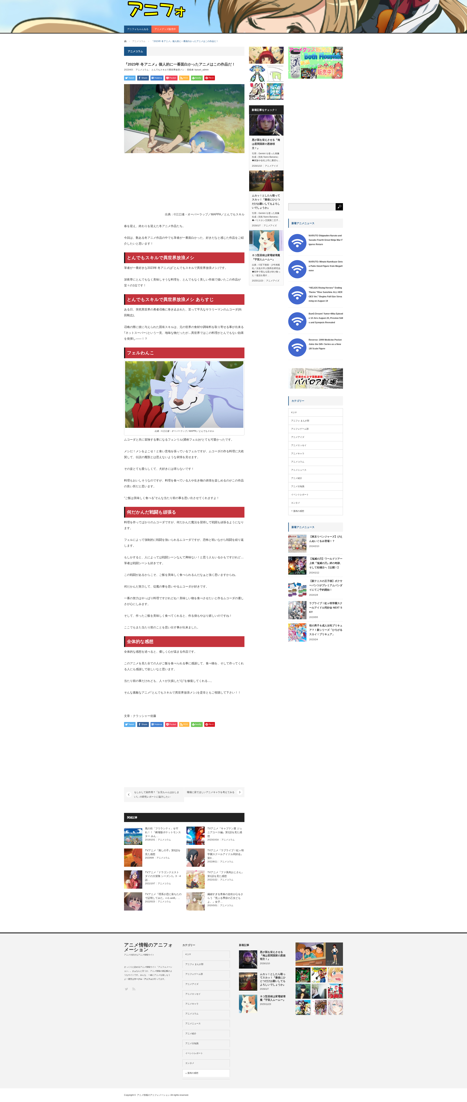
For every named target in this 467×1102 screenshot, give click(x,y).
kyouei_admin (202, 69)
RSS (133, 988)
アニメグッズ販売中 (165, 29)
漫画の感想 (298, 511)
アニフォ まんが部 (300, 420)
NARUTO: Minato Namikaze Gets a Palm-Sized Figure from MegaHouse (326, 266)
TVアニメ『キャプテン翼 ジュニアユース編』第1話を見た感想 (224, 832)
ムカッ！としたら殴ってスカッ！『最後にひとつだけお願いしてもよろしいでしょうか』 (266, 201)
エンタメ (295, 503)
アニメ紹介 (296, 478)
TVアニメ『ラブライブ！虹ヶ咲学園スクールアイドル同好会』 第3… (225, 854)
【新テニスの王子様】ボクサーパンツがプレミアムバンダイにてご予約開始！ (325, 585)
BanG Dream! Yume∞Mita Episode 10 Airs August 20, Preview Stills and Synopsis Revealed (326, 318)
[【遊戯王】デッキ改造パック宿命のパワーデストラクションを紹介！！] (303, 974)
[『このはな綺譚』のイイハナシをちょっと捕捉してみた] (319, 1007)
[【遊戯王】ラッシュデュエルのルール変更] (275, 91)
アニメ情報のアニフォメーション (148, 947)
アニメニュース (298, 470)
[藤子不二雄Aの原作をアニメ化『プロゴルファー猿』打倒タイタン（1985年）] (319, 974)
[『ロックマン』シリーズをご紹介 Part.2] (257, 73)
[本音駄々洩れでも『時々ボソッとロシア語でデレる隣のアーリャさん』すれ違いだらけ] (335, 1007)
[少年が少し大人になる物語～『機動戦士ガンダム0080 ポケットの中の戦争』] (319, 954)
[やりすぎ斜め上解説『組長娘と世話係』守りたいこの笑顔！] (266, 55)
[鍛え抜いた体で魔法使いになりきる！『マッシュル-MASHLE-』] (303, 991)
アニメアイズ (271, 166)
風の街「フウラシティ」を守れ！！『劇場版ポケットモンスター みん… (163, 832)
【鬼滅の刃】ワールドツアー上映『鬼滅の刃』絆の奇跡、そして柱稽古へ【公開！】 (325, 563)
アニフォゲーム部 (300, 429)
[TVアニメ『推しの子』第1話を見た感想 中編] (335, 974)
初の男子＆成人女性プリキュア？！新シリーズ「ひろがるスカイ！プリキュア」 (325, 630)
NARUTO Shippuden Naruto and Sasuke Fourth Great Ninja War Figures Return (326, 240)
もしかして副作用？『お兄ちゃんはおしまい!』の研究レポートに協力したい (156, 794)
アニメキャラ (297, 453)
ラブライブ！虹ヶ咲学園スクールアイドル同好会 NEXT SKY (325, 607)
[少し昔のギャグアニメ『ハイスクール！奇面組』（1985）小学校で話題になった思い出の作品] (335, 991)
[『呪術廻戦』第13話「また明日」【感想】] (319, 991)
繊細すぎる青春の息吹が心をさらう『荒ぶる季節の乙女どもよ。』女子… (225, 898)
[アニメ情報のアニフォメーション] (156, 9)
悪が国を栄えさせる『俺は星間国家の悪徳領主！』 (266, 143)
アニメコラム (142, 69)
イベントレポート (300, 494)
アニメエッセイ (298, 445)
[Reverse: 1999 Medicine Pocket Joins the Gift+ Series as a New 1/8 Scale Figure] (297, 356)
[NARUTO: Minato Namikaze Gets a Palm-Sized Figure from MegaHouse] (297, 277)
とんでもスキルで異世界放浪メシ (167, 69)
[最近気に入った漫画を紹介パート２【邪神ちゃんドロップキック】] (257, 91)
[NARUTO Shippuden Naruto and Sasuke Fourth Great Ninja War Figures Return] (297, 251)
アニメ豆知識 (297, 486)
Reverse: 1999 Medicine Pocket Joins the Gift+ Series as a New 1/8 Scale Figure (325, 344)
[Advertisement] (184, 183)
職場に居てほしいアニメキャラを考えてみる (210, 792)
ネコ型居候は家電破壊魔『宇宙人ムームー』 (266, 257)
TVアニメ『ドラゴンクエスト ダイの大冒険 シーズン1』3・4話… (163, 876)
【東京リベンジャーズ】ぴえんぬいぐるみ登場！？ (325, 538)
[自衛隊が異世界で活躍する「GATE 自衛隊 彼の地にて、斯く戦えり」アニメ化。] (303, 1007)
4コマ (294, 412)
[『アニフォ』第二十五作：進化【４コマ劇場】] (275, 73)
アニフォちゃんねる (137, 29)
